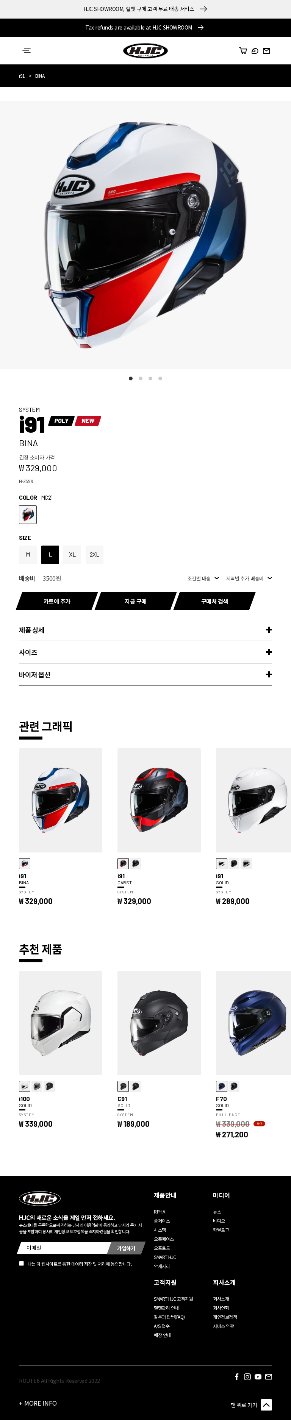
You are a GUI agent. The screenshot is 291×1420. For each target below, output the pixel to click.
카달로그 (221, 1229)
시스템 (160, 1229)
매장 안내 (162, 1335)
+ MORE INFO (38, 1402)
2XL (94, 554)
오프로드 (162, 1248)
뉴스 (217, 1211)
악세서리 (162, 1266)
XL (72, 554)
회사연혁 (221, 1307)
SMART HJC (165, 1257)
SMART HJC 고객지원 (173, 1298)
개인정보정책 (225, 1317)
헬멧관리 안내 (166, 1307)
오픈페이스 (164, 1238)
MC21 (28, 514)
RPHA (159, 1211)
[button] (26, 51)
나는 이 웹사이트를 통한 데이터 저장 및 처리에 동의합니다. (80, 1263)
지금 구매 (136, 601)
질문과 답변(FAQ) (169, 1317)
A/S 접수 (161, 1326)
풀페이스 (162, 1220)
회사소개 (221, 1298)
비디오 (219, 1220)
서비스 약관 (223, 1326)
